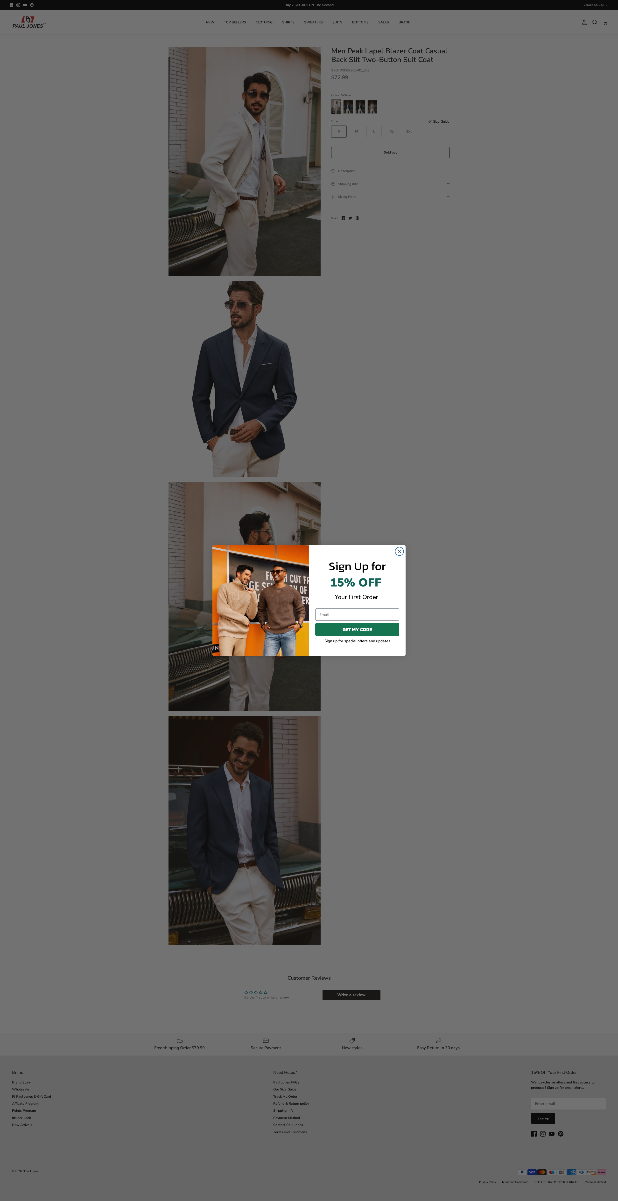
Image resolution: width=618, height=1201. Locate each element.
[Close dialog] (399, 551)
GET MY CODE (357, 629)
